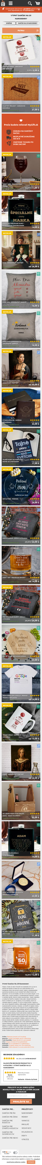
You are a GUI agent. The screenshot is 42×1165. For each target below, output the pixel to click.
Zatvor (39, 10)
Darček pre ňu (8, 1113)
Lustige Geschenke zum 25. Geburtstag (19, 1038)
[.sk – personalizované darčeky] (3, 3)
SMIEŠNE (9, 23)
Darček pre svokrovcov (8, 1133)
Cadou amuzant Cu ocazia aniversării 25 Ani (21, 1047)
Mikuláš (25, 1124)
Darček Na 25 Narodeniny (27, 23)
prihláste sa (21, 1101)
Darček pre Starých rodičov (10, 1127)
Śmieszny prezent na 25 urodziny (16, 1037)
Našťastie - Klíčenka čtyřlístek (27, 1079)
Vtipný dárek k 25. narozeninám (21, 1040)
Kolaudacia (27, 1132)
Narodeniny (27, 1113)
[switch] (15, 1152)
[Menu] (17, 1150)
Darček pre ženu (10, 1117)
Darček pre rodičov (7, 1122)
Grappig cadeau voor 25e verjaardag (20, 1045)
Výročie (25, 1139)
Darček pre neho (10, 1138)
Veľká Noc (26, 1128)
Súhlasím (31, 1162)
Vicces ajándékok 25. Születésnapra (19, 1044)
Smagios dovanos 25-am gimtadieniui (16, 1042)
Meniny (25, 1117)
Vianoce (25, 1121)
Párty (24, 1136)
